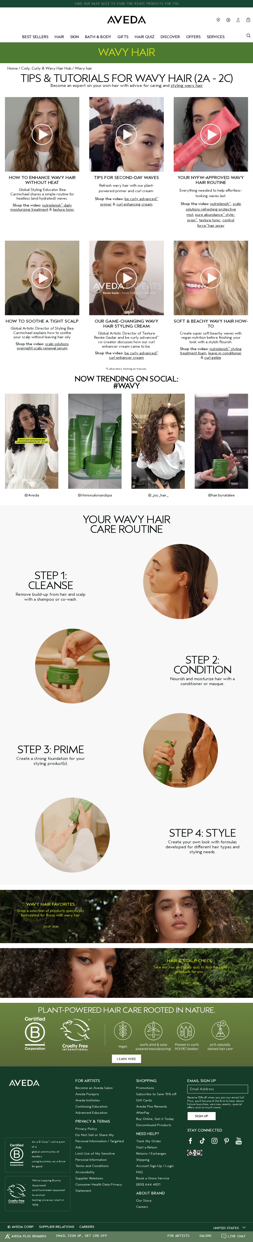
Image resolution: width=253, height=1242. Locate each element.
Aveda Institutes (87, 1100)
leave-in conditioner (225, 353)
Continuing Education (91, 1106)
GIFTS (122, 37)
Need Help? (147, 1134)
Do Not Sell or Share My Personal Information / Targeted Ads (99, 1141)
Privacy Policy (86, 1129)
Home (12, 68)
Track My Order (148, 1141)
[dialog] (249, 35)
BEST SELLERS (35, 37)
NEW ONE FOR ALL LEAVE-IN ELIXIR (126, 3)
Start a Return (146, 1147)
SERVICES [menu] (216, 37)
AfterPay (142, 1113)
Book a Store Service (152, 1178)
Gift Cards (144, 1100)
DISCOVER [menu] (170, 37)
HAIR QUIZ (144, 37)
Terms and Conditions (92, 1166)
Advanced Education (91, 1113)
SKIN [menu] (74, 37)
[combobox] (229, 1228)
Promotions (145, 1088)
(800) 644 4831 (148, 1184)
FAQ (139, 1172)
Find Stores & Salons (218, 20)
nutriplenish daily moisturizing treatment (41, 207)
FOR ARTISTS (178, 1236)
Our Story (144, 1200)
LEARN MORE (126, 1059)
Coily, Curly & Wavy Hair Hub (46, 68)
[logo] (126, 19)
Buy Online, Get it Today (155, 1119)
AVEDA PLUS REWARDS (28, 1236)
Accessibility (85, 1172)
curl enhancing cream (134, 204)
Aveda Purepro (87, 1094)
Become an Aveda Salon (94, 1088)
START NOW (190, 983)
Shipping (142, 1160)
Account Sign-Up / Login (155, 1166)
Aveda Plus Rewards (151, 1106)
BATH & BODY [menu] (98, 37)
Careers (142, 1207)
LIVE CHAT (237, 1236)
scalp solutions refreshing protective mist (213, 209)
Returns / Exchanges (151, 1153)
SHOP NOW (50, 927)
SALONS (205, 1236)
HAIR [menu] (59, 37)
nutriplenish (220, 204)
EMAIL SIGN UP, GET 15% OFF (81, 1236)
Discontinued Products (153, 1125)
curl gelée (212, 357)
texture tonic (63, 209)
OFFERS (193, 37)
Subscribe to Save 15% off (156, 1094)
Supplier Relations (89, 1178)
